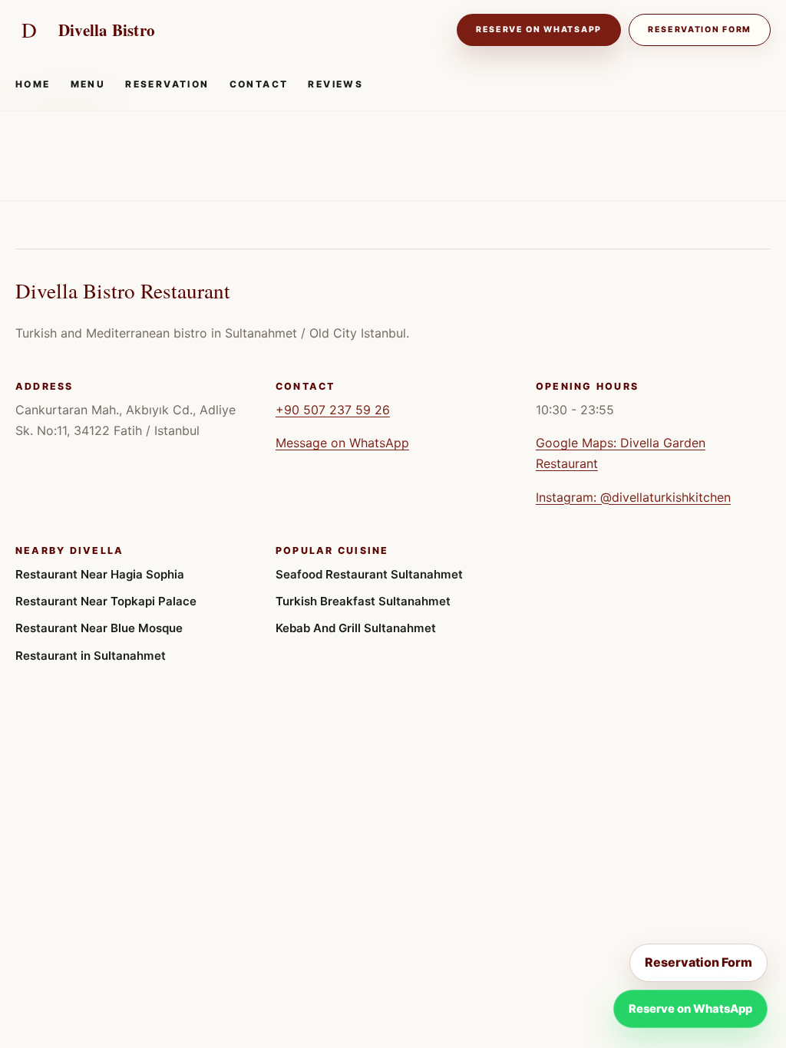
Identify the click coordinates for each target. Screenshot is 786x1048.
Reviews (335, 84)
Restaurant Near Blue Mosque (99, 628)
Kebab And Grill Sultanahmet (356, 628)
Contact (259, 84)
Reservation (167, 84)
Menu (88, 84)
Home (33, 84)
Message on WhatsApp (342, 442)
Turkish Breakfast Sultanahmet (363, 601)
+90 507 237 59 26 (333, 409)
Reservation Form (699, 30)
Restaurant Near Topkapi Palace (105, 601)
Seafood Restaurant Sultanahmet (369, 574)
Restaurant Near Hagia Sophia (99, 574)
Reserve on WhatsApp (539, 30)
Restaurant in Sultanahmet (90, 655)
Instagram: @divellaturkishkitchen (633, 497)
